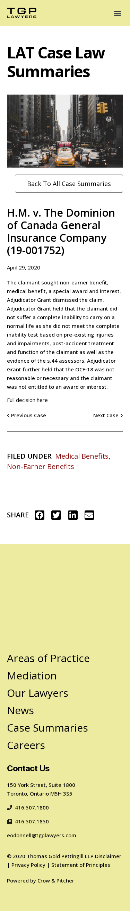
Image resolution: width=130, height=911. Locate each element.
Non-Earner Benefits (40, 466)
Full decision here (27, 399)
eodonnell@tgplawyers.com (41, 835)
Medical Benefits (82, 456)
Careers (26, 745)
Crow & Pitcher (55, 880)
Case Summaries (47, 727)
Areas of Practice (48, 658)
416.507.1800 (32, 807)
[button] (117, 13)
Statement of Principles (80, 864)
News (20, 710)
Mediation (32, 675)
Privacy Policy (28, 864)
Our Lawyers (37, 693)
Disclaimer (108, 856)
